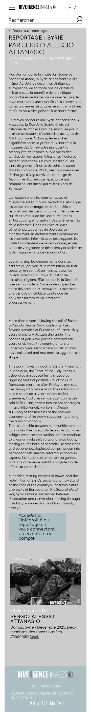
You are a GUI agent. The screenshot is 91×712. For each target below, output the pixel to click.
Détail (34, 637)
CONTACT (67, 693)
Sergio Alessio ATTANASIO (41, 49)
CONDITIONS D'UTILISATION (34, 693)
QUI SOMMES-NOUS (46, 686)
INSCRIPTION (22, 698)
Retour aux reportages (30, 30)
